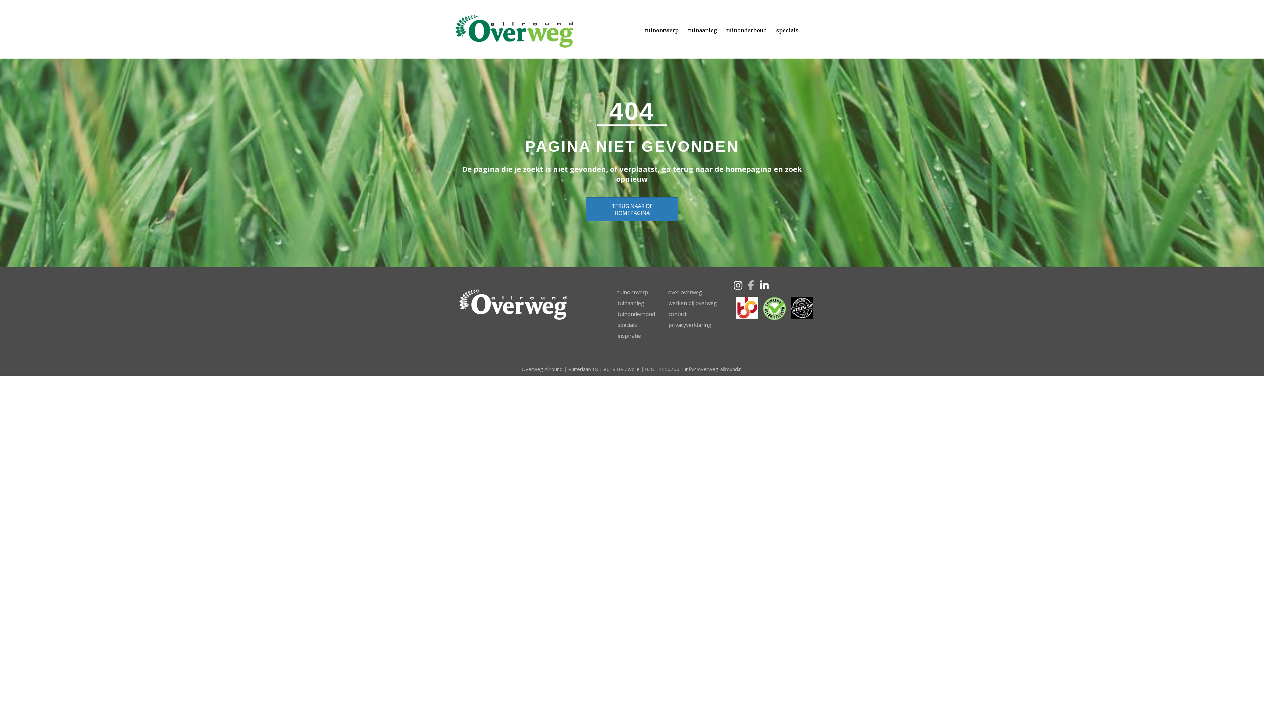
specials (627, 325)
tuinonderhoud (636, 314)
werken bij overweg (693, 303)
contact (678, 314)
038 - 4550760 (662, 369)
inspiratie (629, 335)
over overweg (685, 292)
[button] (738, 285)
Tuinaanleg (702, 30)
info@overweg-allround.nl (714, 369)
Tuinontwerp (662, 30)
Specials (787, 30)
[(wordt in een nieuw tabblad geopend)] (747, 307)
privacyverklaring (690, 325)
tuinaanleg (631, 303)
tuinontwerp (632, 292)
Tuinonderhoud (746, 30)
